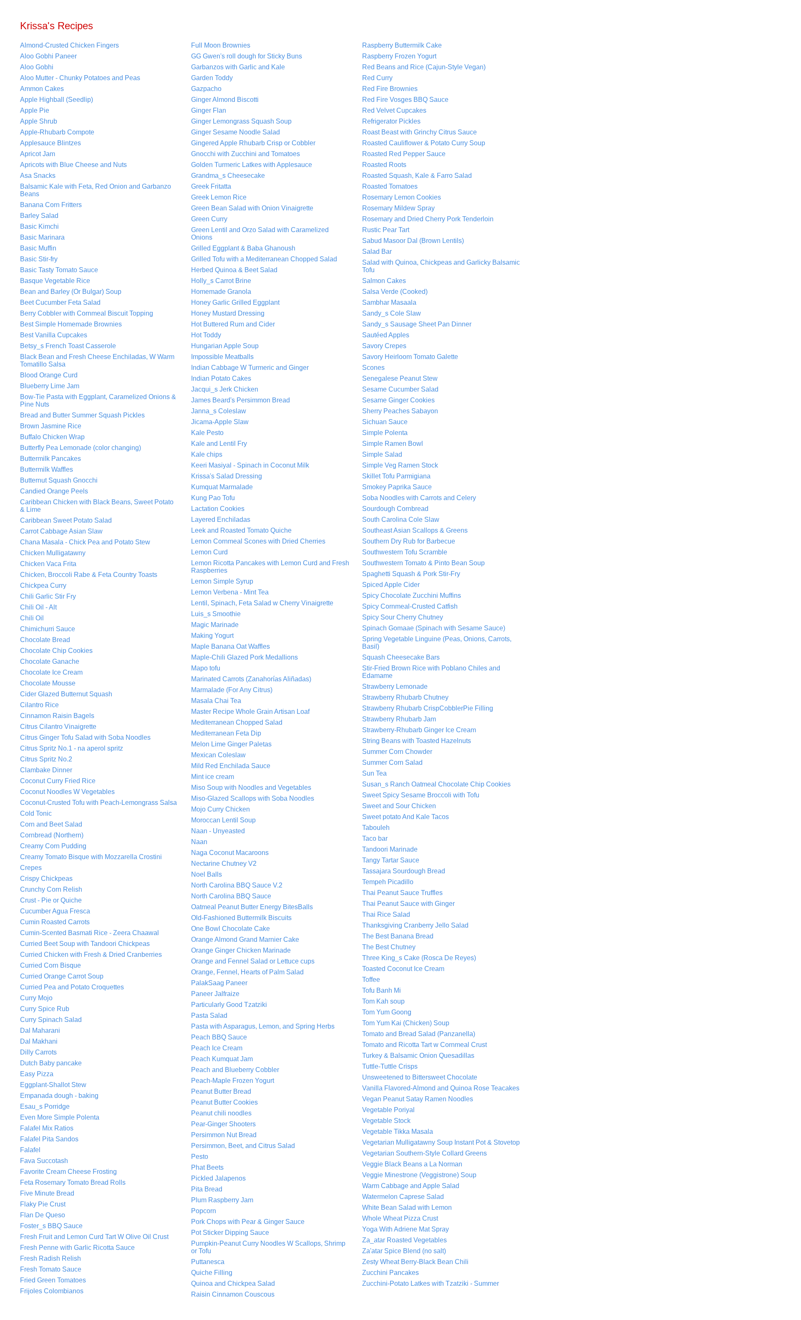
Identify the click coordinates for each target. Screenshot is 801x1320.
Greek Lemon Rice (219, 197)
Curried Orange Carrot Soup (61, 976)
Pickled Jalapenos (218, 1178)
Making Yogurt (212, 635)
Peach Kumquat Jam (222, 1058)
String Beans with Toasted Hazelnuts (416, 740)
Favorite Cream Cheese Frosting (68, 1171)
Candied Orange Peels (54, 491)
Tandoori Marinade (390, 849)
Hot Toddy (206, 335)
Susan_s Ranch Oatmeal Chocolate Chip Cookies (436, 784)
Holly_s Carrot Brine (221, 280)
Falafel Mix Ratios (46, 1128)
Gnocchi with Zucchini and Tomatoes (245, 153)
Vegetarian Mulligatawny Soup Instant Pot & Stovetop (441, 1142)
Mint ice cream (212, 776)
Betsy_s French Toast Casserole (68, 345)
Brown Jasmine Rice (50, 426)
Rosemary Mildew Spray (398, 208)
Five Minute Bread (47, 1193)
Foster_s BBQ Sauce (51, 1225)
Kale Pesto (207, 432)
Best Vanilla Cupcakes (53, 335)
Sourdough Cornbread (395, 508)
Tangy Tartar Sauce (390, 860)
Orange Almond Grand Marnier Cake (245, 939)
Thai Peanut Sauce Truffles (402, 892)
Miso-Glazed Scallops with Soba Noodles (252, 798)
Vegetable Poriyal (388, 1109)
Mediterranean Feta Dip (226, 733)
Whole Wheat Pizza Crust (400, 1218)
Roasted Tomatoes (390, 186)
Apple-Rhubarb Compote (57, 132)
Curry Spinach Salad (51, 1019)
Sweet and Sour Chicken (399, 805)
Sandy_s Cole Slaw (391, 313)
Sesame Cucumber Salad (400, 389)
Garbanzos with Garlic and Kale (238, 67)
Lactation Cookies (217, 508)
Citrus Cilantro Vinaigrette (58, 726)
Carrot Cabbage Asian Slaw (61, 531)
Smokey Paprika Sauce (397, 487)
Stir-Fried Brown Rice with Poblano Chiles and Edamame (431, 672)
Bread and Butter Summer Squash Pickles (82, 415)
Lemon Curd (209, 552)
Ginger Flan (208, 110)
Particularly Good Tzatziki (229, 1004)
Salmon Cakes (384, 280)
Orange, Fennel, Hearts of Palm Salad (247, 972)
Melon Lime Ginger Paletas (231, 744)
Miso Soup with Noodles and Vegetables (251, 787)
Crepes (31, 867)
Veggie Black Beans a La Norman (412, 1164)
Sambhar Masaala (389, 302)
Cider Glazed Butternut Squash (66, 694)
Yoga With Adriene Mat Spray (405, 1229)
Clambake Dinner (46, 770)
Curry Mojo (36, 997)
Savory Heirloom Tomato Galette (410, 356)
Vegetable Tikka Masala (397, 1131)
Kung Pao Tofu (213, 497)
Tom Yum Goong (386, 1012)
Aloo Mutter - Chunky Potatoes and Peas (80, 77)
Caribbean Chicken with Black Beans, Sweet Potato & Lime (97, 505)
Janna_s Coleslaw (218, 411)
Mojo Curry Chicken (220, 809)
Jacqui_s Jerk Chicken (224, 389)
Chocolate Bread (45, 639)
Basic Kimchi (39, 226)
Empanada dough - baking (59, 1095)
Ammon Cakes (42, 88)
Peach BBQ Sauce (219, 1037)
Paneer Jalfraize (215, 993)
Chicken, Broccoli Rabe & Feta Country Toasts (88, 574)
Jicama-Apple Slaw (220, 421)
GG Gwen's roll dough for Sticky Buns (246, 56)
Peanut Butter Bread (221, 1091)
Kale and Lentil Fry (219, 443)
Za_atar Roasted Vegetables (404, 1240)
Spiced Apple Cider (391, 584)
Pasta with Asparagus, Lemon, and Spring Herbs (263, 1026)
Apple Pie (34, 110)
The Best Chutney (389, 947)
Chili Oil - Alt (38, 607)
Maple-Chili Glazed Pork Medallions (244, 657)
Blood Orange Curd (49, 375)
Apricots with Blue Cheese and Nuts (73, 164)
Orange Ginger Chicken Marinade (241, 950)
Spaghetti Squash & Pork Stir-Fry (411, 573)
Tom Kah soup (383, 1001)
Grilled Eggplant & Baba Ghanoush (243, 248)
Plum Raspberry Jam (222, 1200)
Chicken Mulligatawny (53, 552)
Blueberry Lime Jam (49, 385)
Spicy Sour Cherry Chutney (402, 617)
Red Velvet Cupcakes (394, 110)
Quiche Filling (211, 1272)
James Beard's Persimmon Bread (240, 400)
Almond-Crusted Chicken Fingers (69, 45)
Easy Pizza (36, 1073)
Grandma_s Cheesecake (228, 175)
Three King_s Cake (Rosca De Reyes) (419, 957)
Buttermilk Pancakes (50, 458)
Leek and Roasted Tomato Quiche (241, 530)
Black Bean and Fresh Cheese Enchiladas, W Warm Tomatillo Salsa (97, 360)
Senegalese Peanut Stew (400, 378)
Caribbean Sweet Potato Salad (66, 520)
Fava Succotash (44, 1160)
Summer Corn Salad (392, 762)
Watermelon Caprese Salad (403, 1196)
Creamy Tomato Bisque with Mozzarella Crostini (91, 856)
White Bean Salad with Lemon (407, 1207)
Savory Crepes (384, 345)
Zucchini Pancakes (390, 1272)
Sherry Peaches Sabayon (400, 411)
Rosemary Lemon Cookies (401, 197)
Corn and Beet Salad (51, 824)
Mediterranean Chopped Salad (236, 722)
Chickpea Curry (43, 585)
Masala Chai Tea (216, 700)
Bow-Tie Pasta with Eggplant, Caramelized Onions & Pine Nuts (98, 400)
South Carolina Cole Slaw (400, 519)
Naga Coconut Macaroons (230, 852)
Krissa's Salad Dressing (226, 476)
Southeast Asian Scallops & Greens (415, 530)
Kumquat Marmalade (222, 487)
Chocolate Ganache (49, 661)
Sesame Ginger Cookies (398, 400)
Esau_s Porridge (45, 1106)
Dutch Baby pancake (51, 1063)
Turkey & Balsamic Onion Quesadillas (418, 1055)
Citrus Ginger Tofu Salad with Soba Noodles (85, 737)
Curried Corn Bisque (50, 965)
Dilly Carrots (38, 1052)
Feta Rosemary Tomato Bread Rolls (73, 1182)
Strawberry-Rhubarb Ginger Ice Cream (419, 729)
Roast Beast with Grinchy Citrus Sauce (419, 132)
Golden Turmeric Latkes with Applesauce (251, 164)
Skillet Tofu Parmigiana (396, 476)
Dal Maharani (40, 1030)
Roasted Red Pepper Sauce (404, 153)
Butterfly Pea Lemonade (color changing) (80, 447)
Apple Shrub (38, 121)
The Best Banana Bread (397, 936)
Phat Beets (207, 1167)
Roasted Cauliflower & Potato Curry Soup (423, 143)
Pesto (199, 1156)
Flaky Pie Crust (42, 1204)
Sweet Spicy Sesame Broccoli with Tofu (420, 795)
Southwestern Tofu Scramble (404, 552)
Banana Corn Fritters (51, 204)
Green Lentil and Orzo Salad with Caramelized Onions (260, 233)
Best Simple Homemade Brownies (71, 324)
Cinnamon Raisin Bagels (57, 715)
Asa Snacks (37, 175)
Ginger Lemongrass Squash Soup (241, 121)
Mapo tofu (205, 668)
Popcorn (203, 1210)
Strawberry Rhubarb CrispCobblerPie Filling (427, 708)
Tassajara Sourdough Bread (403, 871)
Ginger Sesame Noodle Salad (235, 132)
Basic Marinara (42, 237)
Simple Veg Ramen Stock (400, 465)
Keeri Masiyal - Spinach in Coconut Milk (250, 465)
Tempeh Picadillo (387, 881)
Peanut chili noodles (221, 1113)
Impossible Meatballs (222, 356)
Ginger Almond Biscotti (225, 99)
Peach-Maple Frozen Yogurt (232, 1080)
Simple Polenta (385, 432)
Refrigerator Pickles (391, 121)
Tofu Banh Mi (381, 990)
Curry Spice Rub (44, 1008)
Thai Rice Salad (386, 914)
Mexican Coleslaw (218, 755)
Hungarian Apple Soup (225, 345)
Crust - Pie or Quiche (51, 900)
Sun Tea (374, 773)
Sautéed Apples (385, 335)
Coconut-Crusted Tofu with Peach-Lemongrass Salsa (98, 802)
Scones (373, 367)
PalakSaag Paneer (219, 982)
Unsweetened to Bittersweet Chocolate (419, 1077)
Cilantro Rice (39, 704)
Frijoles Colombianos (51, 1291)
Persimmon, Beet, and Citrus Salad (243, 1145)
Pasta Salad (209, 1015)
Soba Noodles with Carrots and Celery (419, 497)
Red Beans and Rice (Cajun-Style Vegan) (424, 67)
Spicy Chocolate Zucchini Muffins (411, 595)
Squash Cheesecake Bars (401, 657)
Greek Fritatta (211, 186)
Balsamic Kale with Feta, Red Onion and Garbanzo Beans (95, 190)
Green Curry (209, 219)
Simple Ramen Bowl (392, 443)
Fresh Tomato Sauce (50, 1269)
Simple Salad (382, 454)
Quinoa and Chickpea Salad (233, 1283)
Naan (199, 841)
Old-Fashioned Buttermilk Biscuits (241, 917)
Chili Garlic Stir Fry (48, 596)
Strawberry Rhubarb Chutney (405, 697)
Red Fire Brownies (390, 88)
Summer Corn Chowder (397, 751)
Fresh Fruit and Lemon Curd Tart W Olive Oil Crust (94, 1236)
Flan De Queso (42, 1215)
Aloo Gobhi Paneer (48, 56)
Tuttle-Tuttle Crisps (390, 1066)
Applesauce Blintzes (50, 143)
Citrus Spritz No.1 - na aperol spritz (71, 748)
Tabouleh (376, 827)
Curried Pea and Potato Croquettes (72, 987)
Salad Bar (377, 251)
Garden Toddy (212, 77)
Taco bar (375, 838)
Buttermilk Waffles (46, 469)
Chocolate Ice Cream (51, 672)
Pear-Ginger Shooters (223, 1124)
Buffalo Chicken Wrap (52, 436)
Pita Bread (206, 1189)
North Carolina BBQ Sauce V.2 (236, 885)
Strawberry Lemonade (395, 686)
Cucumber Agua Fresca (55, 911)
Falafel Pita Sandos (49, 1139)
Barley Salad (39, 215)
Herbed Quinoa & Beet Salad (234, 269)
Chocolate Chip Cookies (56, 650)
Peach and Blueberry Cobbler (235, 1069)
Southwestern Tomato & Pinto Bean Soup (423, 562)
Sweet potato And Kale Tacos (405, 816)
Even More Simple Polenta (59, 1117)
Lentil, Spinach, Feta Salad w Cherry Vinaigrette (262, 603)
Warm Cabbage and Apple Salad (410, 1185)
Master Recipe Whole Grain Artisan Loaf (250, 711)
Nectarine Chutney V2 (224, 863)
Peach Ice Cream (216, 1048)
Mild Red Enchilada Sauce (230, 765)
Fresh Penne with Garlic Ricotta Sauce (77, 1247)
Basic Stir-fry (39, 259)
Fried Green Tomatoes (53, 1280)
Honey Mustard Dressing (227, 313)
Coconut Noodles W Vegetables (67, 791)
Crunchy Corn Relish (51, 889)
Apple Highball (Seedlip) (56, 99)
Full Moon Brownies (220, 45)
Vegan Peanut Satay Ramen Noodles (417, 1099)
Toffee (371, 979)
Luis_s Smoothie (216, 613)
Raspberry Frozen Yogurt (399, 56)
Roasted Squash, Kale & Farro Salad (417, 175)
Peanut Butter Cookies (224, 1102)
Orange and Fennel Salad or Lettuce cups (253, 961)
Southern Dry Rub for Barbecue (408, 541)
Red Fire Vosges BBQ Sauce (405, 99)
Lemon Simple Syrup (222, 581)
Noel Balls (206, 874)
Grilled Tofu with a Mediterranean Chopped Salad (264, 259)
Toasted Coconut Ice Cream (403, 968)
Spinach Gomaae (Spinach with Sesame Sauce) (433, 628)
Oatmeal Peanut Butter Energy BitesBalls (252, 906)
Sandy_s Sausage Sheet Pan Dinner (416, 324)
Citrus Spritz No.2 (46, 759)
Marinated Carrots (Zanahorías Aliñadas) (251, 679)
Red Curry (377, 77)
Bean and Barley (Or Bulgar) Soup (70, 291)
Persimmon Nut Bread (224, 1134)
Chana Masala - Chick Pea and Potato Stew (85, 542)
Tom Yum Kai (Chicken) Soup (405, 1023)
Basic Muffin (38, 248)
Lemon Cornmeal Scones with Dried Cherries (258, 541)
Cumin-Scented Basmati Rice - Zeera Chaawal (89, 932)
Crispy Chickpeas (46, 878)
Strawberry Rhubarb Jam (399, 719)
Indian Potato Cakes (221, 378)
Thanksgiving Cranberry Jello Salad (415, 925)
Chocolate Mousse (48, 683)
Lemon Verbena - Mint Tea (230, 592)
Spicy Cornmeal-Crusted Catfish (410, 606)
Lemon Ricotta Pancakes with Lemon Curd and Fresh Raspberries (270, 566)
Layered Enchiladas (220, 519)
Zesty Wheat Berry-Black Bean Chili (415, 1261)
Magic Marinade (215, 624)
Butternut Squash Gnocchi (59, 480)
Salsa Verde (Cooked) (395, 291)
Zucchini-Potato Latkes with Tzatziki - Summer (430, 1283)
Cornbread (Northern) (51, 835)
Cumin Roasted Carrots (55, 922)
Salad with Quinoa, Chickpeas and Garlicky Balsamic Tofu (441, 266)
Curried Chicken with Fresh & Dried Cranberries (91, 954)
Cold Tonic (36, 813)
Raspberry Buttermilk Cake (402, 45)
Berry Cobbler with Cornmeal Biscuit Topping (86, 313)
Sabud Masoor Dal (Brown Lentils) (413, 240)
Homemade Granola (221, 291)
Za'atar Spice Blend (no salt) (404, 1250)
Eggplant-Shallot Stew (53, 1084)
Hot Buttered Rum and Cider (233, 324)
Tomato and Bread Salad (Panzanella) (418, 1033)
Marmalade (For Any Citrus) (231, 689)
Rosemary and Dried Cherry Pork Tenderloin (428, 219)
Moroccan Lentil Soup (223, 820)
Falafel (30, 1149)
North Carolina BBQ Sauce (231, 896)
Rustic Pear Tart (385, 229)
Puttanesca (207, 1261)
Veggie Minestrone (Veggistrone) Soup (419, 1174)
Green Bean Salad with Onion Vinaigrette (252, 208)
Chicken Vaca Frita (48, 563)
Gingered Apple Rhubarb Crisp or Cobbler (253, 143)
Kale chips (206, 454)
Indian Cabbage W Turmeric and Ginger (250, 367)
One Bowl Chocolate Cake (230, 928)
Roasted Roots (384, 164)
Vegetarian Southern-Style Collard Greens (424, 1153)
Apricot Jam (37, 153)
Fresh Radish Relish (50, 1258)
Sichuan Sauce (385, 421)
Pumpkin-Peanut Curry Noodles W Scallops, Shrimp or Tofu (268, 1247)
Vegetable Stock (386, 1120)
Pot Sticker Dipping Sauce (230, 1232)
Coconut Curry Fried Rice (58, 780)
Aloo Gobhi (36, 67)
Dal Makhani (39, 1041)
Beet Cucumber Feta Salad (60, 302)
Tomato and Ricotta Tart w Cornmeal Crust (424, 1044)
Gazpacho (206, 88)
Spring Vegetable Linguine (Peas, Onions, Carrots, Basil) (436, 642)
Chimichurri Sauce (47, 628)
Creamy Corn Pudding (53, 846)
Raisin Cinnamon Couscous (233, 1294)
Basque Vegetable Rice (55, 280)
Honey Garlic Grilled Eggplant (235, 302)
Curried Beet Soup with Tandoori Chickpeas (85, 943)
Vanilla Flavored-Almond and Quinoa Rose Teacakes (440, 1088)
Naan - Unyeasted (218, 830)
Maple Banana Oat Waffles (230, 646)
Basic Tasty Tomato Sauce (59, 269)
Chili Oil (32, 618)
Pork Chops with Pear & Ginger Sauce (248, 1221)
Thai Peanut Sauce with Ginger (408, 903)
